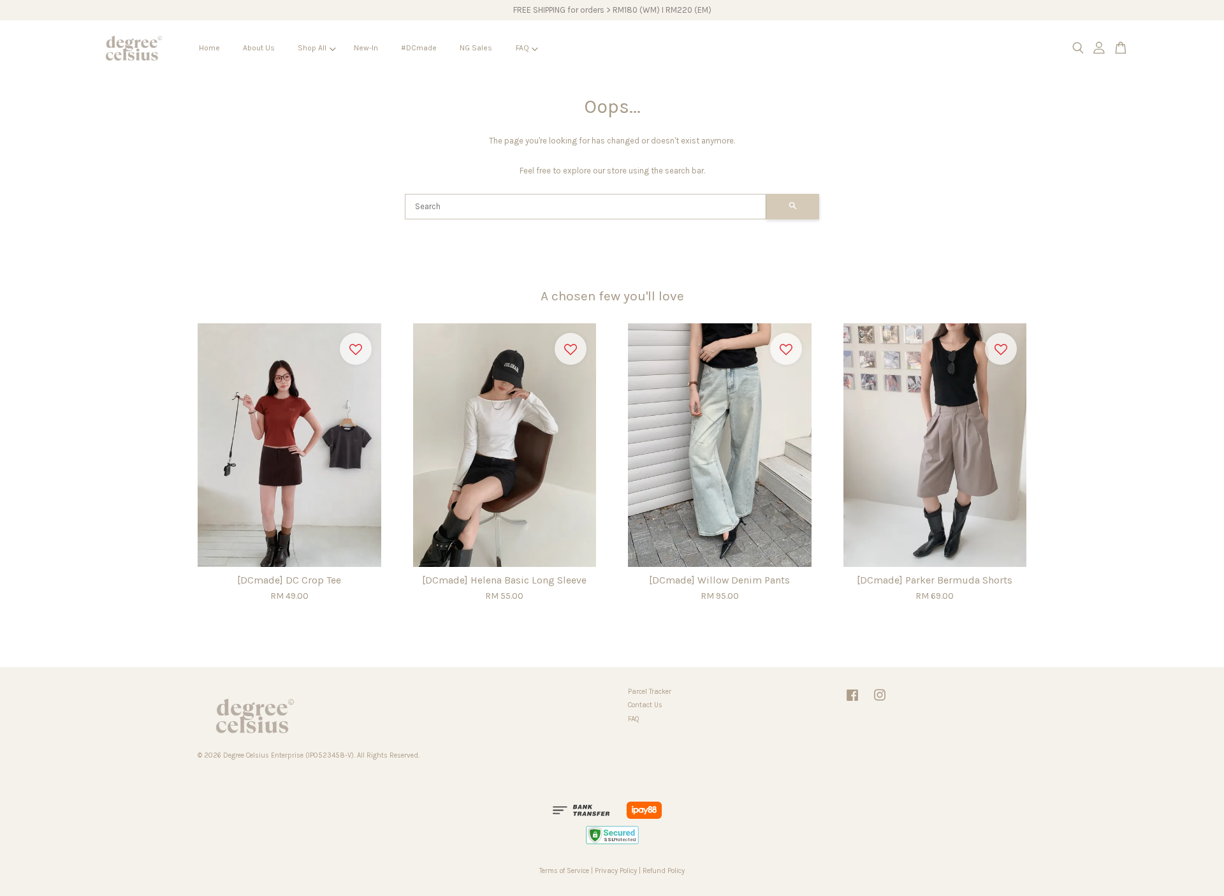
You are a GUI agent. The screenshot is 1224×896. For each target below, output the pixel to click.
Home (209, 47)
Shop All (312, 47)
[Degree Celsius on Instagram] (880, 702)
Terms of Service (564, 871)
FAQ (522, 47)
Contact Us (645, 705)
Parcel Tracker (649, 691)
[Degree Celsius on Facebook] (852, 702)
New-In (366, 47)
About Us (259, 47)
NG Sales (476, 47)
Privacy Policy (616, 871)
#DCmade (419, 47)
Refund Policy (664, 871)
